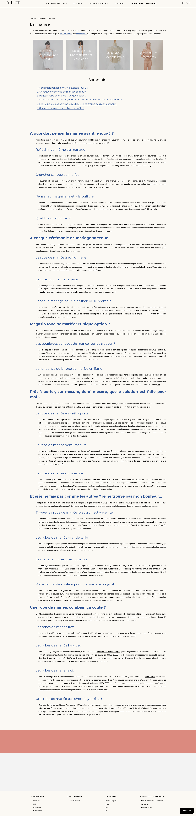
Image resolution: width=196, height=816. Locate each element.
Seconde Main (37, 810)
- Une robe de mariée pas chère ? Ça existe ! (64, 111)
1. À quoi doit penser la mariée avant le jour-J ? (62, 87)
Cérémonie (36, 801)
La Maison (111, 796)
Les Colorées (74, 796)
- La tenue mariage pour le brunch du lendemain (67, 95)
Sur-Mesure (145, 804)
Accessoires (37, 807)
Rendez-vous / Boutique (152, 796)
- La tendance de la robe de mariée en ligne (64, 99)
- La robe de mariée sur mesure (58, 103)
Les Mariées (37, 796)
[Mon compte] (183, 3)
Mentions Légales (110, 801)
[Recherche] (190, 3)
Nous (107, 804)
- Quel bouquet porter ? (54, 91)
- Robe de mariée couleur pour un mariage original (68, 107)
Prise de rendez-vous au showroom (152, 801)
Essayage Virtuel (146, 807)
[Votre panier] (187, 3)
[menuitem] (56, 3)
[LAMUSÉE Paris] (12, 3)
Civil (34, 804)
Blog (106, 807)
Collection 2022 (75, 801)
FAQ (106, 810)
